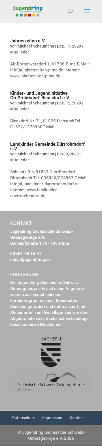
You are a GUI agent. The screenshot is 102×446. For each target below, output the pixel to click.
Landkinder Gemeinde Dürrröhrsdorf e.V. (47, 146)
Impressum (52, 418)
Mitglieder (19, 52)
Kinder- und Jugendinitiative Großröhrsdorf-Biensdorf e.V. (40, 95)
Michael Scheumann (36, 46)
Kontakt (77, 418)
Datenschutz (23, 418)
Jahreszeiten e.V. (28, 41)
